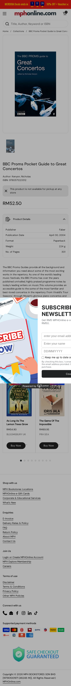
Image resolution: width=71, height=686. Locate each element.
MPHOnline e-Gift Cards (16, 493)
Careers (7, 566)
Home (5, 31)
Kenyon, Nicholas (21, 176)
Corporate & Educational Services (22, 498)
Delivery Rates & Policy (15, 523)
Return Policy (10, 532)
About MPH (9, 536)
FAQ (5, 527)
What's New (9, 502)
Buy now (16, 445)
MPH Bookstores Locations (18, 489)
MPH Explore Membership (17, 561)
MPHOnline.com (12, 681)
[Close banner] (67, 4)
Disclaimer (8, 582)
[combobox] (35, 23)
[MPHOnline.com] (35, 13)
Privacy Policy (10, 591)
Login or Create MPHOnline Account (23, 557)
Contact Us (9, 541)
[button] (64, 13)
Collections (18, 31)
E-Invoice (8, 518)
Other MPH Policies (13, 595)
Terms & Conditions (14, 586)
